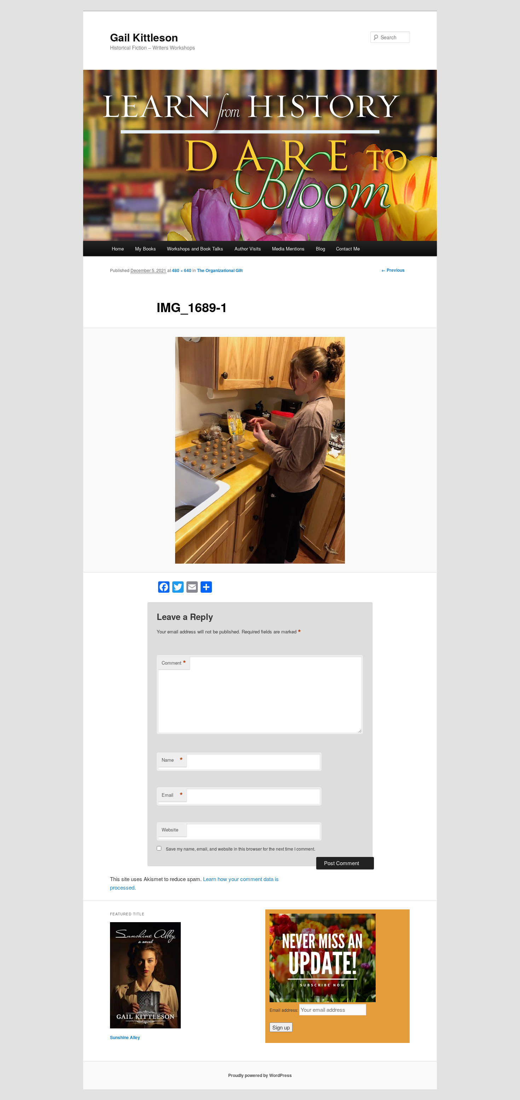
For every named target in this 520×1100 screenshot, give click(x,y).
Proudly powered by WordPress (260, 1075)
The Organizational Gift (220, 270)
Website (170, 829)
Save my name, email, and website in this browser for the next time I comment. (240, 849)
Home (118, 248)
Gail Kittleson (144, 37)
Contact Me (348, 248)
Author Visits (248, 248)
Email (172, 795)
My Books (145, 248)
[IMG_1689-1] (260, 450)
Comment (174, 663)
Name (172, 760)
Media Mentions (288, 248)
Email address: (284, 1010)
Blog (320, 248)
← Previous (393, 270)
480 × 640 (181, 270)
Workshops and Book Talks (195, 248)
